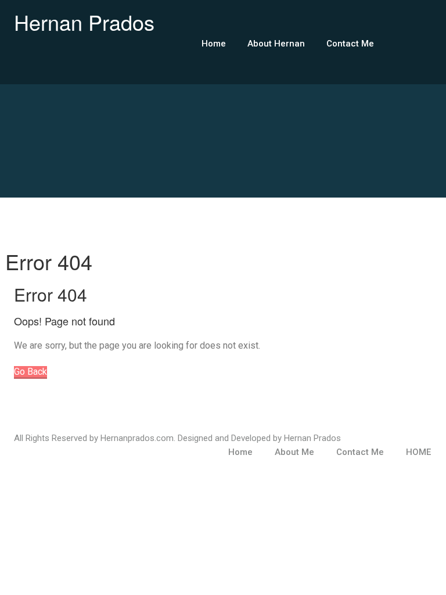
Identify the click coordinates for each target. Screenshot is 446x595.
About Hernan (276, 43)
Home (214, 43)
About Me (294, 452)
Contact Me (350, 43)
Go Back (30, 371)
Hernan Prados (84, 22)
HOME (418, 452)
